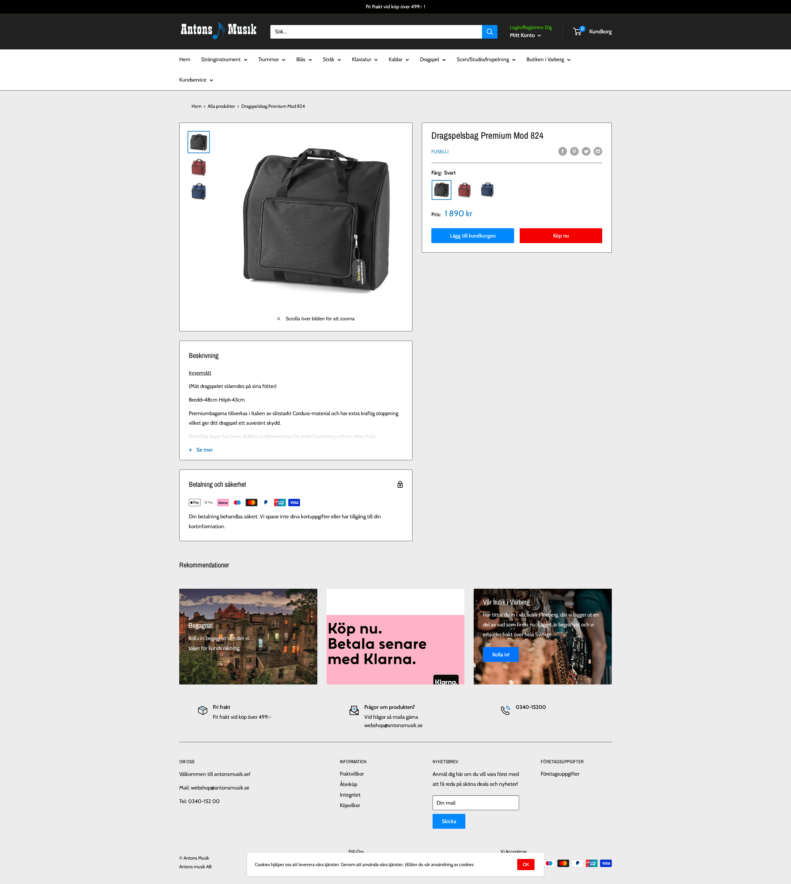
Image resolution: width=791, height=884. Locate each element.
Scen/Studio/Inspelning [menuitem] (483, 59)
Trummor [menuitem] (268, 59)
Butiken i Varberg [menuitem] (545, 59)
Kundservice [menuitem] (192, 80)
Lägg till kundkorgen (473, 235)
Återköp (348, 784)
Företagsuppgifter (560, 774)
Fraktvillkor (352, 774)
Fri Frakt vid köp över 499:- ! (395, 7)
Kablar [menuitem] (395, 59)
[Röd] (464, 190)
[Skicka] (489, 31)
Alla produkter (221, 106)
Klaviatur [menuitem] (361, 59)
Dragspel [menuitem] (429, 59)
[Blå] (487, 190)
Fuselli (440, 151)
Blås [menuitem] (300, 59)
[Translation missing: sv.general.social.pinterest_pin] (574, 151)
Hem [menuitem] (184, 59)
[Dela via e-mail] (598, 151)
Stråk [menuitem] (328, 59)
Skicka (449, 821)
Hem (196, 106)
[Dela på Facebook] (562, 151)
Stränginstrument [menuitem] (221, 59)
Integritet (350, 795)
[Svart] (441, 190)
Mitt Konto (523, 35)
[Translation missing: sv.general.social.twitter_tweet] (586, 151)
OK (526, 864)
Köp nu (561, 235)
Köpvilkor (350, 805)
